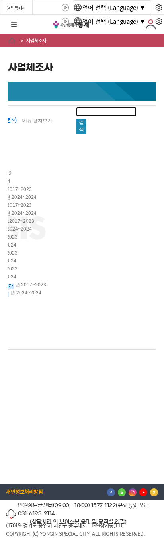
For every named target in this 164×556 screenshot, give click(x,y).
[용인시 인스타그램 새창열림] (133, 492)
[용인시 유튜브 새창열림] (143, 492)
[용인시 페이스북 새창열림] (111, 492)
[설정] (158, 8)
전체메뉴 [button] (14, 25)
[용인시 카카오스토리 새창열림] (154, 492)
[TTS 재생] (65, 8)
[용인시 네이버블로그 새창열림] (122, 492)
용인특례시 (16, 7)
